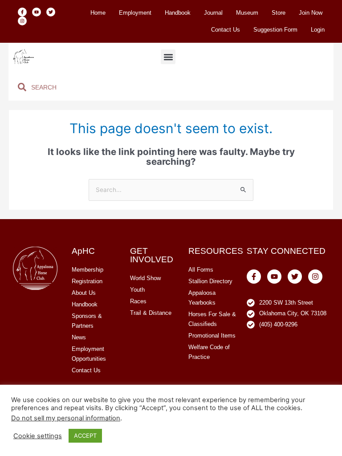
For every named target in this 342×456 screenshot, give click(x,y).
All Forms (200, 269)
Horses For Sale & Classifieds (212, 319)
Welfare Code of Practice (209, 352)
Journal (213, 12)
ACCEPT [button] (85, 435)
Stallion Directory (210, 281)
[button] (168, 56)
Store (278, 12)
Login (318, 29)
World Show (145, 278)
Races (138, 301)
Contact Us (225, 29)
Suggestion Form (275, 29)
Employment (135, 12)
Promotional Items (212, 335)
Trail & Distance (150, 312)
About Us (84, 292)
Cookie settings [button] (37, 436)
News (79, 337)
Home (98, 12)
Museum (247, 12)
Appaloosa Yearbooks (202, 297)
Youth (137, 289)
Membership (87, 269)
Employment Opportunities (89, 354)
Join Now (310, 12)
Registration (87, 281)
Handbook (178, 12)
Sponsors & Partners (87, 321)
